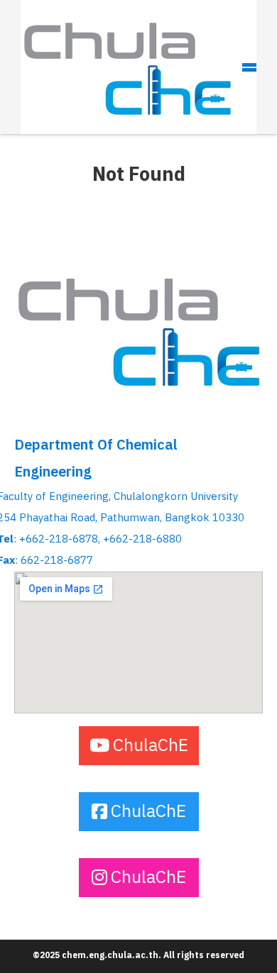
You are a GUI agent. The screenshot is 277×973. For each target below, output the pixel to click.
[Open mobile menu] (249, 67)
